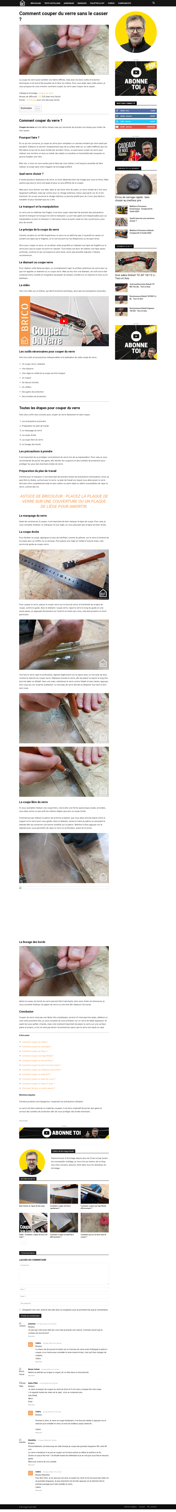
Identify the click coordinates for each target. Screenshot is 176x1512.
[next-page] (25, 1243)
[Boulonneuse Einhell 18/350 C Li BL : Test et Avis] (121, 299)
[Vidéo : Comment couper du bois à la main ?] (33, 1222)
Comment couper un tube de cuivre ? (39, 1079)
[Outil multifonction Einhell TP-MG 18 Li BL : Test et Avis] (121, 287)
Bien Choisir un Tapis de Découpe (32, 1206)
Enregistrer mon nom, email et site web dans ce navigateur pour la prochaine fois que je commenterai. (65, 1310)
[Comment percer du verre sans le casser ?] (95, 1222)
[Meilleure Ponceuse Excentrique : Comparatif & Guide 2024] (121, 210)
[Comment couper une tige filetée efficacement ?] (95, 1194)
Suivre (152, 116)
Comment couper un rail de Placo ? (38, 1060)
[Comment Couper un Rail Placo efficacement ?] (64, 1222)
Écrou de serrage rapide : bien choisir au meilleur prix (132, 199)
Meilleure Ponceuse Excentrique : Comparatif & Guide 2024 (141, 208)
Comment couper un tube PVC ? (36, 1074)
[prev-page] (20, 1243)
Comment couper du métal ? (35, 1042)
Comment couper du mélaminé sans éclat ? (41, 1070)
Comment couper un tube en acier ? (38, 1083)
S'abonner (151, 127)
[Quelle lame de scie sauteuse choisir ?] (121, 222)
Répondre (31, 1336)
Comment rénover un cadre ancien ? (38, 1088)
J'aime (152, 111)
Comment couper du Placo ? (35, 1051)
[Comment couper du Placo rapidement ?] (64, 1194)
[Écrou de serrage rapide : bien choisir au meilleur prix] (136, 184)
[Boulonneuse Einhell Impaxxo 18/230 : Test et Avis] (121, 312)
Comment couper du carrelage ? (36, 1046)
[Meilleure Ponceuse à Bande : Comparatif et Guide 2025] (121, 234)
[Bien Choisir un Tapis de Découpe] (33, 1194)
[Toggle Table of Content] (36, 108)
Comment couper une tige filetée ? (38, 1056)
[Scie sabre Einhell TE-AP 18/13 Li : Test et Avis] (136, 262)
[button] (154, 3)
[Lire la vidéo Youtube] (64, 321)
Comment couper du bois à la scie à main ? (41, 1065)
